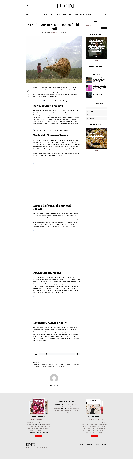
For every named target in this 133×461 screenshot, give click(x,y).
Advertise (89, 444)
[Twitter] (29, 5)
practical (31, 432)
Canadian (38, 424)
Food (58, 14)
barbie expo (44, 364)
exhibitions (51, 364)
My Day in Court (97, 94)
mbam (57, 364)
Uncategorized (54, 21)
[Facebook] (27, 5)
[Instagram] (32, 5)
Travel (64, 14)
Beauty (53, 14)
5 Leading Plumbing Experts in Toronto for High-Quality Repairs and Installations (99, 79)
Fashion (46, 14)
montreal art (76, 364)
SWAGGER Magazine (61, 405)
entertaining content (42, 432)
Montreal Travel (51, 366)
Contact (97, 444)
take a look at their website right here (58, 155)
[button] (95, 60)
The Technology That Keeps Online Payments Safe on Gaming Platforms (96, 45)
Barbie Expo (36, 113)
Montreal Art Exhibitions (40, 366)
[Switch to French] (104, 5)
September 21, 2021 (46, 32)
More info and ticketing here (56, 292)
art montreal (37, 364)
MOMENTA (62, 364)
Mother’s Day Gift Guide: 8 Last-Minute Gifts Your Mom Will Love (99, 87)
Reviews (88, 14)
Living (70, 14)
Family (76, 14)
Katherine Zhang (62, 32)
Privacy (104, 444)
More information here (40, 340)
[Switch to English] (102, 5)
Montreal (36, 87)
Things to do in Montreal (62, 366)
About (82, 444)
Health (82, 14)
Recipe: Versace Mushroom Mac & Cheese (96, 135)
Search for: (88, 25)
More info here (75, 226)
